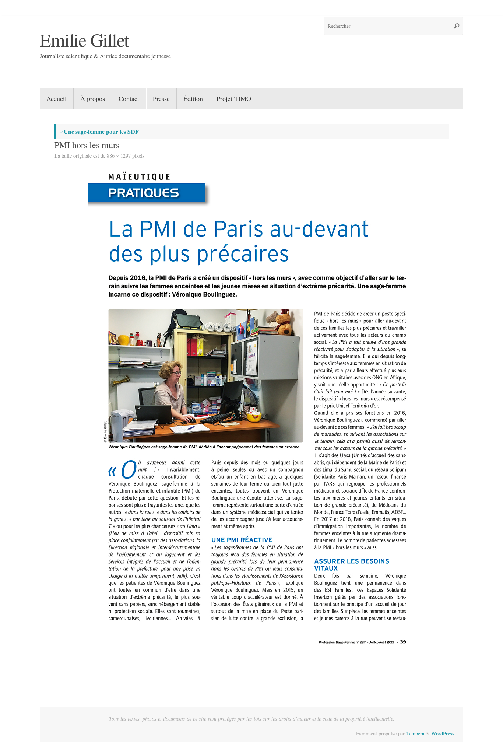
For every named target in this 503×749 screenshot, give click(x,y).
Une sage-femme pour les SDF (99, 131)
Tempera (415, 733)
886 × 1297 (119, 155)
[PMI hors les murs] (251, 408)
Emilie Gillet (84, 39)
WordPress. (443, 733)
